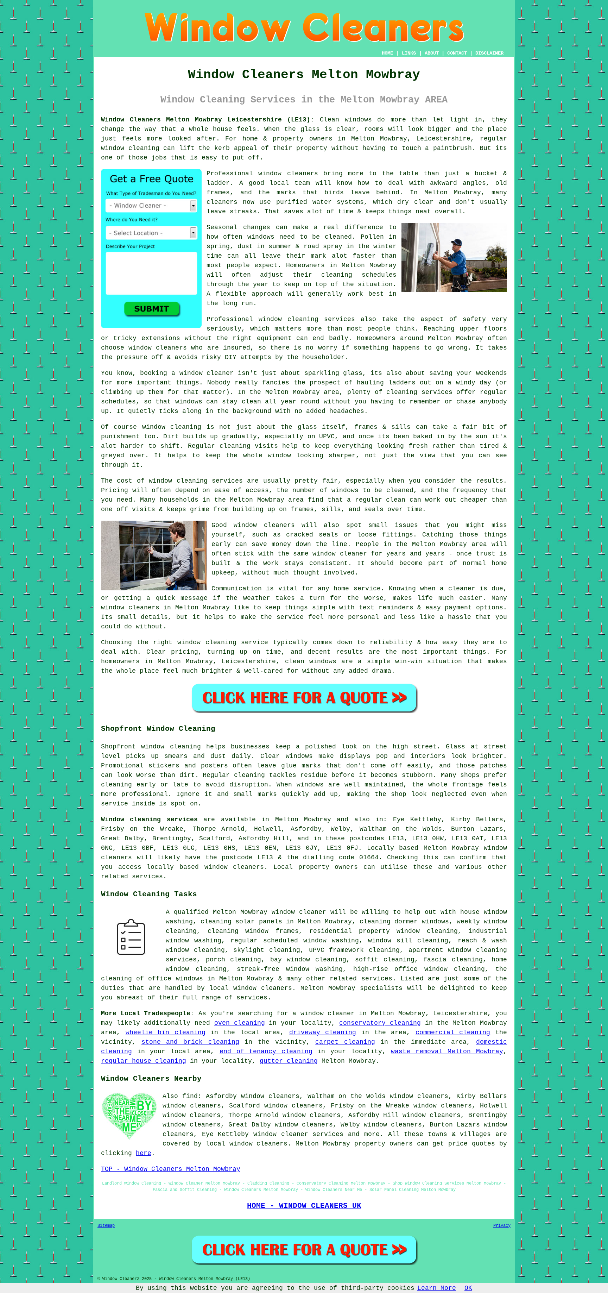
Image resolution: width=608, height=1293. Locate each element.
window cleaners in (136, 607)
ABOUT (432, 53)
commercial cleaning (453, 1032)
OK (468, 1288)
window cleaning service (222, 642)
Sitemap (106, 1225)
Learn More (436, 1288)
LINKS (409, 53)
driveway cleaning (322, 1032)
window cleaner (299, 912)
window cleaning (130, 148)
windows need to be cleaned (299, 236)
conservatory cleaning (380, 1023)
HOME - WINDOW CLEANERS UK (304, 1205)
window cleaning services (307, 319)
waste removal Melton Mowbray (447, 1051)
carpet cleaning (345, 1042)
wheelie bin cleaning (165, 1032)
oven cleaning (239, 1023)
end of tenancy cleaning (266, 1051)
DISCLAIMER (489, 53)
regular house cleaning (143, 1061)
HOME (387, 53)
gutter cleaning (289, 1061)
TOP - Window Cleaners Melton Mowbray (170, 1169)
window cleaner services (298, 1134)
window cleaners (288, 173)
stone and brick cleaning (190, 1042)
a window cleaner (202, 373)
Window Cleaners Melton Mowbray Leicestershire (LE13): (207, 119)
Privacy (502, 1225)
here (143, 1153)
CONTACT (457, 53)
